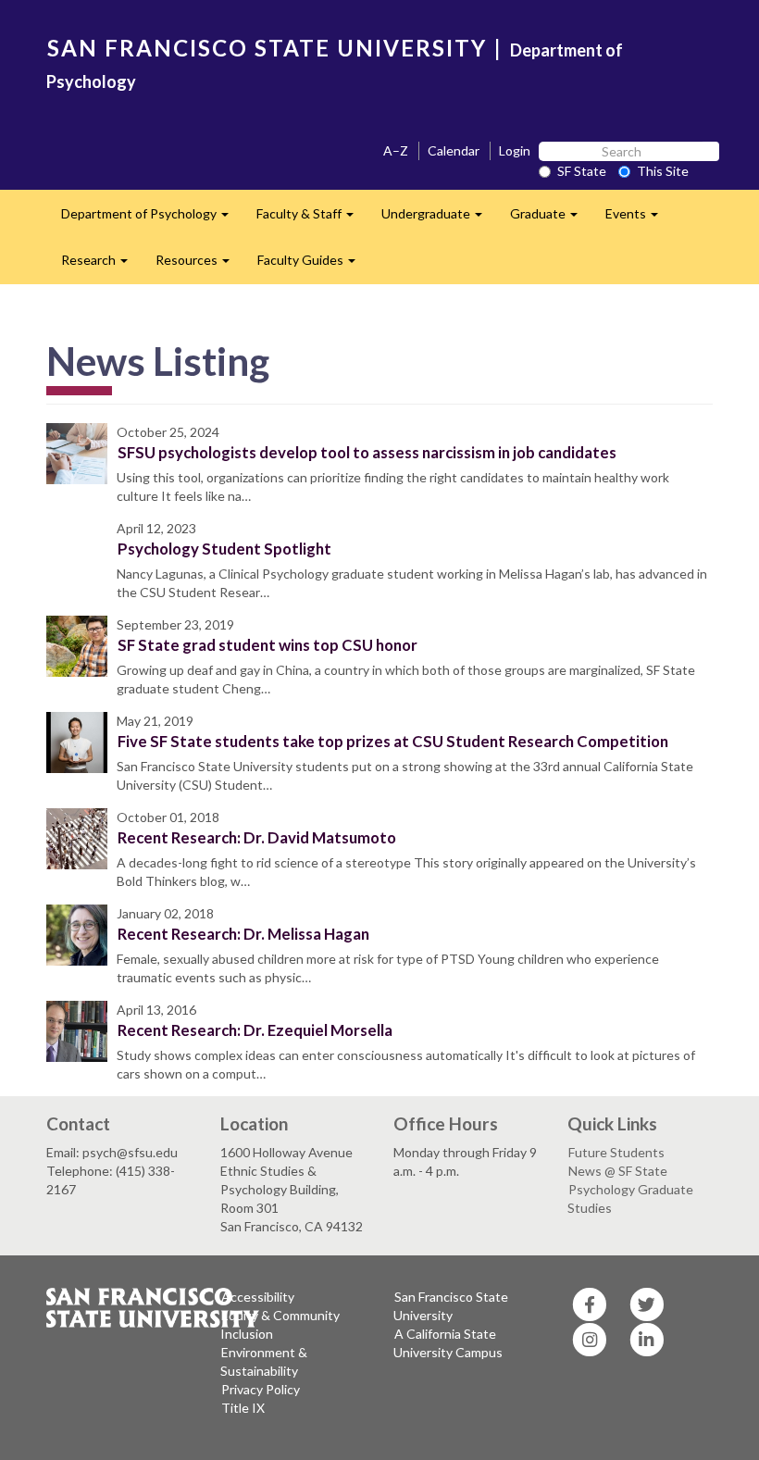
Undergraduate (438, 219)
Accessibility (257, 1296)
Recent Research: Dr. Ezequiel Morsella (255, 1030)
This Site (663, 171)
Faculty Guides (313, 265)
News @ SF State (617, 1171)
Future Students (616, 1152)
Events (638, 219)
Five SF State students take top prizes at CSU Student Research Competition (393, 741)
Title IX (243, 1408)
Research (101, 265)
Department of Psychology (152, 219)
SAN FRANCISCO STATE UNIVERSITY (267, 47)
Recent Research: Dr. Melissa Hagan (243, 933)
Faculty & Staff (311, 219)
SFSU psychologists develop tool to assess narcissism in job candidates (367, 452)
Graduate (550, 219)
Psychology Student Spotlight (224, 548)
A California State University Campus (448, 1343)
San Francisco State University (450, 1306)
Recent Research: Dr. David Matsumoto (257, 837)
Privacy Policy (260, 1389)
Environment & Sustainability (263, 1361)
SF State (581, 171)
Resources (199, 265)
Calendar (453, 150)
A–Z (395, 150)
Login (514, 150)
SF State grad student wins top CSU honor (267, 645)
